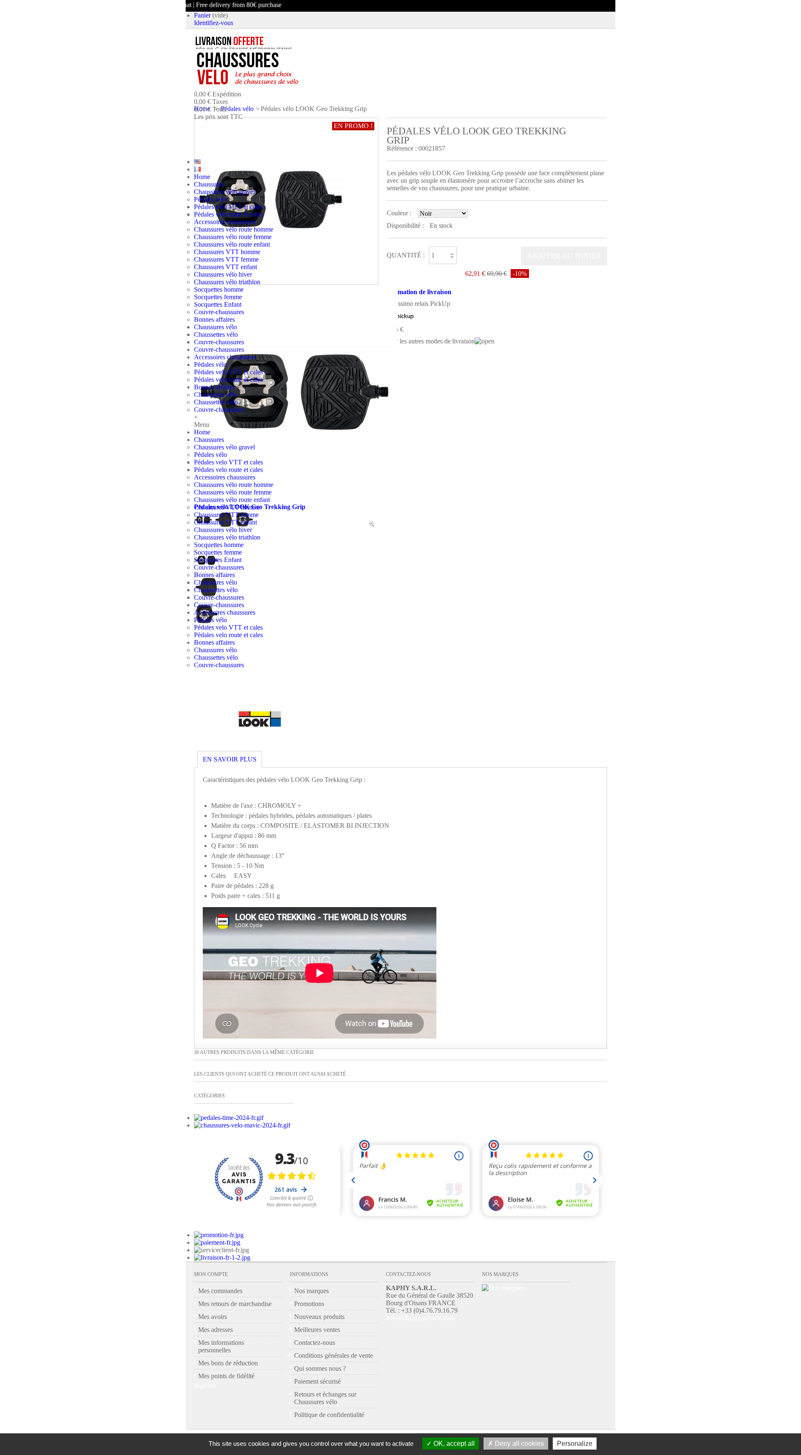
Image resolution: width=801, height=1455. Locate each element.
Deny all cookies (518, 1443)
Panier (202, 15)
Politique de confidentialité (329, 1414)
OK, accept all (453, 1443)
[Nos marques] (502, 1287)
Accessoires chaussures (224, 221)
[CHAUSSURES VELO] (265, 68)
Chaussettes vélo (216, 334)
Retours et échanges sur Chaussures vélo (325, 1398)
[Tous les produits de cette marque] (260, 738)
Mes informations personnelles (221, 1346)
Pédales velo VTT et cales (228, 206)
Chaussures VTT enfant (225, 266)
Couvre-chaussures (219, 311)
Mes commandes (220, 1290)
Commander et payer (271, 135)
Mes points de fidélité (226, 1375)
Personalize (574, 1443)
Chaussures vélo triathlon (227, 281)
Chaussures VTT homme (227, 251)
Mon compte (211, 1274)
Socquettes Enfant (218, 304)
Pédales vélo (210, 199)
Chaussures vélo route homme (233, 229)
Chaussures (209, 184)
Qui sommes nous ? (320, 1368)
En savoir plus (230, 759)
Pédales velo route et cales (228, 214)
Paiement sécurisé (317, 1381)
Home (202, 176)
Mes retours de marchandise (235, 1303)
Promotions (309, 1303)
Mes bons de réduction (228, 1363)
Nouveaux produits (319, 1316)
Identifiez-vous (213, 22)
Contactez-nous (314, 1342)
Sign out (205, 1385)
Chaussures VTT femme (226, 259)
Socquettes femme (218, 296)
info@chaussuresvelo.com (420, 1317)
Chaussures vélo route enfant (232, 244)
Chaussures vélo (215, 326)
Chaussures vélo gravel (224, 191)
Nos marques (311, 1290)
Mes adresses (215, 1329)
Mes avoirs (212, 1316)
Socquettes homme (219, 289)
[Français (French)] (197, 169)
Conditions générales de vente (333, 1355)
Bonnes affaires (214, 319)
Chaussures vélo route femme (233, 236)
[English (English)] (197, 161)
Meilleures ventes (317, 1329)
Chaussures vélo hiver (223, 274)
